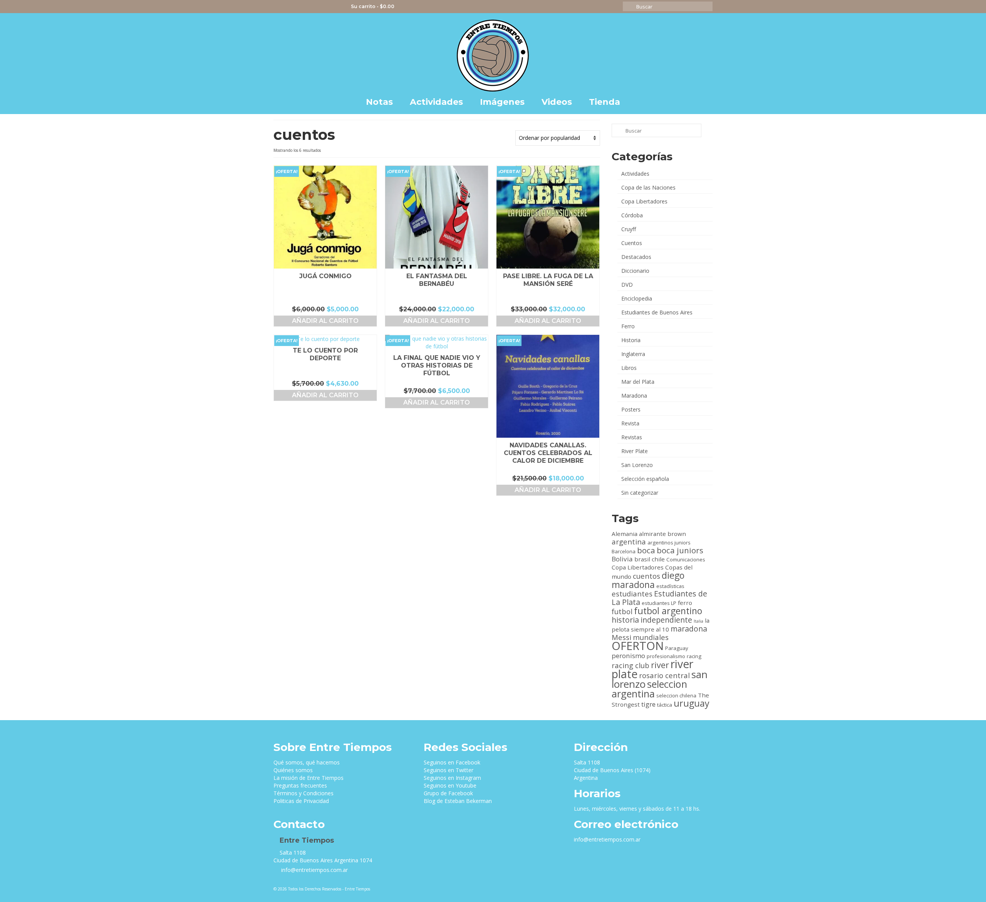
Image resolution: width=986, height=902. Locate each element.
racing (694, 656)
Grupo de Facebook (448, 793)
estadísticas (670, 586)
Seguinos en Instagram (452, 777)
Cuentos (631, 243)
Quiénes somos (293, 770)
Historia (631, 340)
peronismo (628, 655)
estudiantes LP (659, 603)
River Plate (634, 451)
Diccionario (635, 270)
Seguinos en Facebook (452, 762)
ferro (685, 602)
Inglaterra (633, 354)
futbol (622, 611)
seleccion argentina (649, 688)
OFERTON (638, 645)
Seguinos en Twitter (448, 770)
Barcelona (624, 551)
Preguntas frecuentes (300, 785)
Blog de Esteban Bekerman (458, 801)
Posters (631, 409)
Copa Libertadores (644, 201)
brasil (642, 559)
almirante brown (662, 534)
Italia (698, 621)
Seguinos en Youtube (450, 785)
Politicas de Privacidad (301, 801)
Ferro (628, 326)
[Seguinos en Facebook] (279, 6)
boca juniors (680, 550)
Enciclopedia (636, 298)
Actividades (635, 173)
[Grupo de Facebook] (323, 6)
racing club (630, 665)
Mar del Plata (637, 381)
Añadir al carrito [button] (325, 320)
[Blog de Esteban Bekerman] (334, 6)
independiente (666, 620)
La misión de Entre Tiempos (308, 777)
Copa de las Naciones (648, 187)
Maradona (634, 395)
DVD (627, 284)
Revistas (631, 437)
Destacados (636, 256)
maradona (689, 628)
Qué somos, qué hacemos (306, 762)
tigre (648, 704)
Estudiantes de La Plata (659, 597)
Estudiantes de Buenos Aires (657, 312)
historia (625, 620)
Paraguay (676, 648)
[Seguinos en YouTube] (312, 6)
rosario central (664, 675)
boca (646, 550)
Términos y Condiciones (303, 793)
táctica (664, 704)
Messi (621, 637)
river (660, 664)
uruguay (691, 703)
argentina (629, 541)
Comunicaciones (685, 559)
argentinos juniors (669, 542)
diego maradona (648, 580)
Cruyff (628, 229)
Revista (630, 423)
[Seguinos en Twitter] (290, 6)
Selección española (645, 478)
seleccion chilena (676, 695)
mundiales (651, 637)
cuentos (646, 576)
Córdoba (632, 215)
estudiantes (632, 593)
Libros (629, 367)
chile (658, 559)
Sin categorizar (639, 492)
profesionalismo (666, 656)
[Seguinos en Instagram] (301, 6)
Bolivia (622, 558)
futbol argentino (668, 611)
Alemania (624, 534)
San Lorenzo (637, 465)
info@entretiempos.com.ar (314, 869)
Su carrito (372, 6)
